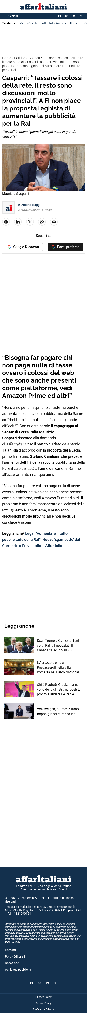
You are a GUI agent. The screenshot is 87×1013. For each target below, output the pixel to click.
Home (6, 58)
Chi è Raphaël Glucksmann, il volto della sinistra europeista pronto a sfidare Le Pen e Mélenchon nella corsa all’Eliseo (59, 690)
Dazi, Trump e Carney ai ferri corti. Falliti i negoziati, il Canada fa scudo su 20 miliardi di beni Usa (58, 646)
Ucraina (75, 23)
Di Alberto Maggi (29, 205)
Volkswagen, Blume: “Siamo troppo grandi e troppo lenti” (58, 711)
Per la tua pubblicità (18, 969)
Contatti (10, 950)
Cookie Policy (43, 1003)
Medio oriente (29, 23)
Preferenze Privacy (43, 1009)
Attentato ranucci (54, 23)
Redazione (12, 963)
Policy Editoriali (15, 956)
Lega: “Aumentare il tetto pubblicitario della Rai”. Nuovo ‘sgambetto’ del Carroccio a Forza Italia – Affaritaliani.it (41, 539)
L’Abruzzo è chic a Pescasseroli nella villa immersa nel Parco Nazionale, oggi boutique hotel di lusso (59, 668)
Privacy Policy (43, 997)
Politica (19, 58)
